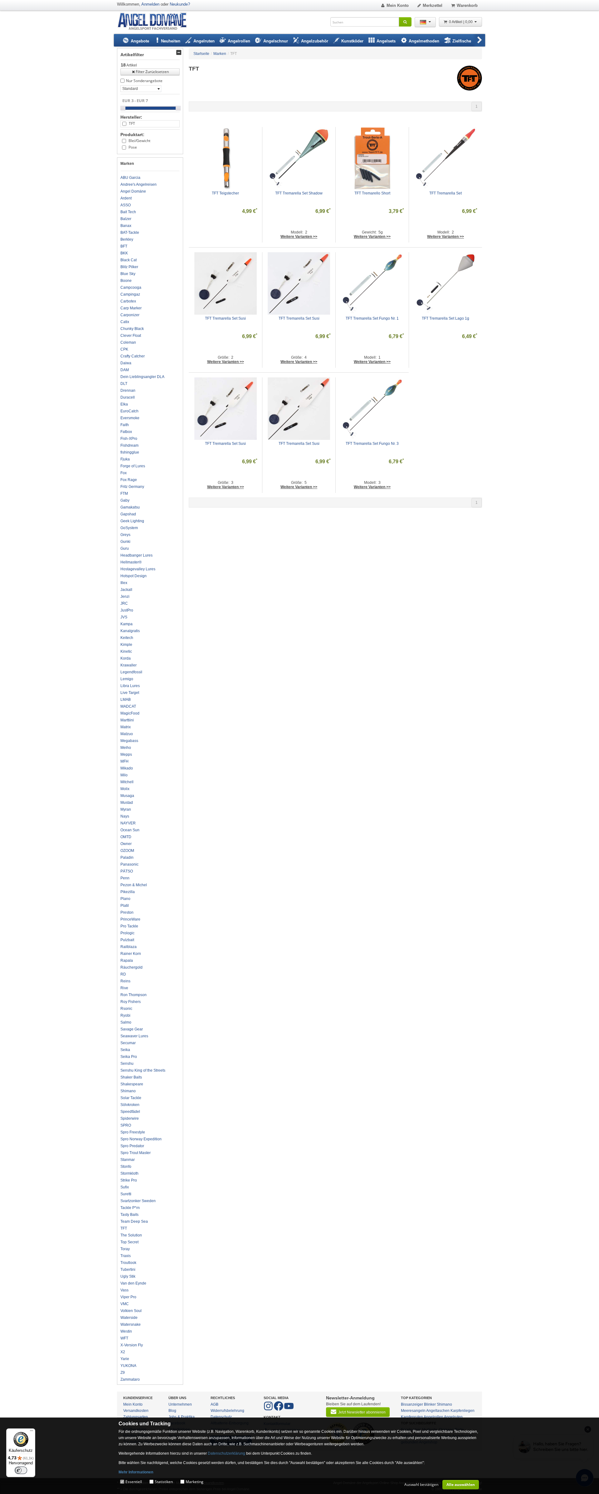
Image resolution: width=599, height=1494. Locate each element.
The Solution (131, 1235)
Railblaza (128, 947)
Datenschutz (221, 1417)
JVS (123, 617)
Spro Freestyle (132, 1132)
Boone (126, 280)
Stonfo (125, 1166)
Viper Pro (128, 1297)
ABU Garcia (130, 177)
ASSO (125, 205)
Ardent (126, 198)
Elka (124, 404)
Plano (125, 899)
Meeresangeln (413, 1410)
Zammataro (130, 1379)
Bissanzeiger (412, 1404)
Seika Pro (128, 1056)
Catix (124, 322)
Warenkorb (467, 5)
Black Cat (128, 260)
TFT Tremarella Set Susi (225, 318)
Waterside (129, 1317)
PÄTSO (126, 871)
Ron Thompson (133, 995)
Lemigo (126, 679)
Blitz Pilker (129, 267)
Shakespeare (131, 1084)
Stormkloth (129, 1173)
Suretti (125, 1194)
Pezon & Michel (133, 885)
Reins (125, 981)
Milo (124, 775)
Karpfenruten (412, 1417)
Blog (172, 1410)
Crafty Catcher (132, 356)
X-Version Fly (131, 1345)
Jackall (126, 589)
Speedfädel (130, 1111)
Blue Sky (127, 274)
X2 (122, 1352)
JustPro (126, 610)
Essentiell (133, 1481)
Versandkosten (136, 1410)
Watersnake (130, 1324)
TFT (132, 123)
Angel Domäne (133, 191)
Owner (126, 844)
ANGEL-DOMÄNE (155, 21)
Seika (125, 1050)
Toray (125, 1249)
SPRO (125, 1125)
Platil (124, 905)
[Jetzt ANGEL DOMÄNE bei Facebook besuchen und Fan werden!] (269, 1409)
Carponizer (129, 315)
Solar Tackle (130, 1098)
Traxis (125, 1256)
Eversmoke (129, 418)
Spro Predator (132, 1146)
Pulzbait (127, 940)
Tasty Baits (129, 1214)
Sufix (124, 1187)
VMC (124, 1304)
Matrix (125, 727)
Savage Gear (131, 1029)
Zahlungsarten (135, 1417)
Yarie (124, 1359)
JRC (124, 603)
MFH (124, 761)
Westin (126, 1331)
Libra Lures (130, 686)
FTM (124, 493)
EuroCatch (129, 411)
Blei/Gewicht (139, 140)
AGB (214, 1404)
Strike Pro (128, 1180)
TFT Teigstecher (225, 193)
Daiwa (125, 363)
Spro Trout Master (135, 1153)
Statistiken (164, 1481)
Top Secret (129, 1242)
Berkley (126, 239)
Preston (127, 912)
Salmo (125, 1022)
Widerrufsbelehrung (227, 1410)
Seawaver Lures (134, 1036)
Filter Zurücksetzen (152, 71)
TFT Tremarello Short (372, 193)
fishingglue (129, 452)
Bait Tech (128, 212)
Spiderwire (129, 1118)
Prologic (127, 933)
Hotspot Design (133, 576)
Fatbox (126, 432)
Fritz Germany (132, 486)
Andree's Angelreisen (138, 184)
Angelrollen (433, 1417)
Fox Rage (128, 480)
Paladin (127, 857)
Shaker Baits (131, 1077)
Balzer (125, 219)
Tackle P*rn (130, 1208)
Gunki (125, 541)
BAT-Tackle (129, 232)
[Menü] (31, 1432)
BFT (123, 246)
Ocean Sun (129, 830)
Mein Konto (398, 5)
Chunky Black (132, 329)
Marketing (194, 1481)
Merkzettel (432, 5)
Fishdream (129, 445)
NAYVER (128, 823)
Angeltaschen (438, 1410)
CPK (124, 349)
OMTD (125, 837)
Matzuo (126, 734)
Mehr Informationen (136, 1472)
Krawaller (128, 665)
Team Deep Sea (134, 1221)
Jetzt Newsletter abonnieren (362, 1412)
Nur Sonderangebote (144, 80)
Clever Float (130, 335)
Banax (125, 226)
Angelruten (453, 1417)
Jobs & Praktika (181, 1417)
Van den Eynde (133, 1283)
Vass (124, 1290)
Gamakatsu (130, 507)
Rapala (126, 960)
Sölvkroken (129, 1105)
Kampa (126, 624)
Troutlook (128, 1263)
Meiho (125, 747)
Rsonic (126, 1008)
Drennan (127, 390)
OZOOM (127, 850)
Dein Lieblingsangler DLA (142, 377)
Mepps (126, 754)
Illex (123, 583)
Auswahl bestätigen (421, 1484)
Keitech (126, 638)
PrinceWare (130, 919)
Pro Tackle (129, 926)
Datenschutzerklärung (226, 1453)
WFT (124, 1338)
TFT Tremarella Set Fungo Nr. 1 (372, 318)
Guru (124, 548)
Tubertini (127, 1269)
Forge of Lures (132, 466)
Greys (125, 535)
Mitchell (127, 782)
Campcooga (130, 287)
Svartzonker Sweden (138, 1201)
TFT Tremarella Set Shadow (299, 193)
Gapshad (128, 514)
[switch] (21, 1470)
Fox (123, 473)
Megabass (129, 741)
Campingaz (130, 294)
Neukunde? (180, 4)
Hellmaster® (131, 562)
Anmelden (150, 4)
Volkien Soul (131, 1311)
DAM (124, 370)
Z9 (122, 1372)
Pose (133, 147)
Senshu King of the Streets (142, 1070)
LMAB (125, 699)
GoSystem (129, 528)
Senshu (127, 1063)
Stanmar (127, 1159)
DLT (123, 383)
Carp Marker (131, 308)
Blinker (430, 1404)
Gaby (124, 500)
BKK (124, 253)
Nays (124, 816)
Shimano (128, 1091)
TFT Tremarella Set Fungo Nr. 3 (372, 443)
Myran (125, 809)
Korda (125, 658)
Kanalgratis (130, 631)
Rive (124, 988)
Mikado (126, 768)
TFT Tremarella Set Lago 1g (445, 318)
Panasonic (129, 864)
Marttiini (127, 720)
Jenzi (124, 596)
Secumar (128, 1043)
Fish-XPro (128, 438)
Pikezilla (127, 892)
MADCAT (128, 706)
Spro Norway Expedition (141, 1139)
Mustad (126, 802)
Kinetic (126, 651)
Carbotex (128, 301)
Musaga (127, 796)
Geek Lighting (132, 521)
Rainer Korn (130, 953)
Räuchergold (131, 967)
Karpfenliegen (462, 1410)
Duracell (127, 397)
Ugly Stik (127, 1276)
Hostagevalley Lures (137, 569)
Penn (124, 878)
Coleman (128, 342)
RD (123, 974)
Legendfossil (131, 672)
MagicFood (129, 713)
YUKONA (128, 1366)
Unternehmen (180, 1404)
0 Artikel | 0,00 (461, 22)
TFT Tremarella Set (445, 193)
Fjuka (125, 459)
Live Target (129, 692)
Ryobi (125, 1015)
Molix (124, 789)
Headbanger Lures (136, 555)
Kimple (126, 644)
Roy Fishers (130, 1002)
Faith (124, 425)
